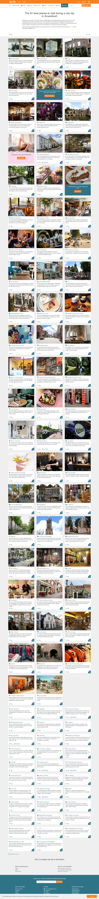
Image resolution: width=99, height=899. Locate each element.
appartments (18, 871)
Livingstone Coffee (44, 218)
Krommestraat (42, 632)
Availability (21, 158)
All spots (65, 5)
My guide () (87, 5)
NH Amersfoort (14, 735)
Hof (68, 281)
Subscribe (59, 882)
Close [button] (91, 896)
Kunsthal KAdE (15, 59)
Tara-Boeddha (71, 218)
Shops (30, 5)
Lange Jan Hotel (43, 762)
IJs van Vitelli (42, 695)
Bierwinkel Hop (71, 409)
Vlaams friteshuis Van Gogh (18, 473)
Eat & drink (37, 5)
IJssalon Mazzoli (71, 749)
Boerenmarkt (42, 409)
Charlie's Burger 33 (16, 749)
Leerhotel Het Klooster (73, 709)
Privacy (17, 893)
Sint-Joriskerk (70, 345)
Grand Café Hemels (16, 775)
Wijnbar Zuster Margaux (17, 250)
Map (11, 34)
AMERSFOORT (15, 5)
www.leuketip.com (76, 890)
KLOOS (13, 664)
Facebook (47, 890)
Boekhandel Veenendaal (45, 815)
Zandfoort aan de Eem (73, 250)
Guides (24, 2)
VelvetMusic (70, 441)
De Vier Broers (14, 281)
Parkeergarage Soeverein (17, 841)
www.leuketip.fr (75, 893)
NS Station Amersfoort (73, 815)
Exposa (69, 568)
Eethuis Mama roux (44, 568)
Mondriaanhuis (43, 59)
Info (71, 5)
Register (84, 2)
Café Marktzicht (15, 709)
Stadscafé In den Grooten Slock (47, 377)
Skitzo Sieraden (71, 473)
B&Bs (16, 870)
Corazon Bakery (71, 802)
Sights (45, 5)
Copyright (17, 890)
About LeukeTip (19, 889)
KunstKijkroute (43, 250)
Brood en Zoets (43, 186)
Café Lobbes (14, 90)
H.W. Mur (13, 762)
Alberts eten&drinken (16, 122)
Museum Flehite (71, 600)
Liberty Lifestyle (15, 802)
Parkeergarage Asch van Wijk (75, 828)
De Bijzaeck (42, 504)
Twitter (46, 891)
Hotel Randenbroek (44, 154)
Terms (16, 891)
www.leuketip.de (75, 891)
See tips (78, 191)
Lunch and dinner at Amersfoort (65, 870)
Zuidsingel (13, 186)
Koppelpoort (70, 122)
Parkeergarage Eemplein (17, 828)
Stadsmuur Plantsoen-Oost (74, 377)
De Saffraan (70, 775)
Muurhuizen (42, 664)
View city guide (50, 96)
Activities (52, 5)
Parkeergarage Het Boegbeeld (47, 841)
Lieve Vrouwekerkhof (16, 504)
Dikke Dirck (42, 122)
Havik (68, 59)
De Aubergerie (14, 409)
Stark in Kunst (14, 632)
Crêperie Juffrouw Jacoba (45, 600)
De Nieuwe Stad (43, 345)
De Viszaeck (14, 568)
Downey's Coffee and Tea (17, 695)
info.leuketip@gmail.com (51, 889)
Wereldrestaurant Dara (16, 722)
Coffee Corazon (71, 90)
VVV (40, 828)
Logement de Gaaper (44, 788)
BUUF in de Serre (15, 441)
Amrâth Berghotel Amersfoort (74, 762)
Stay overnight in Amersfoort (64, 868)
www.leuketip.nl (75, 889)
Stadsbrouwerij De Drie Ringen (75, 313)
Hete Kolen (42, 735)
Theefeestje (14, 600)
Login (78, 2)
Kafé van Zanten (71, 632)
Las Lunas (13, 788)
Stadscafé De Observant (73, 735)
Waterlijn (13, 536)
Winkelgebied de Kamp (17, 313)
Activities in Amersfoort (63, 871)
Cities (19, 2)
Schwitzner (70, 504)
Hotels (58, 5)
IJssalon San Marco (44, 802)
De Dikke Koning (15, 815)
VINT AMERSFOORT (44, 281)
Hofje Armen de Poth (72, 536)
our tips (71, 26)
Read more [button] (55, 896)
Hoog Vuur (42, 722)
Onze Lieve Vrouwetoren (45, 536)
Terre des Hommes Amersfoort (75, 664)
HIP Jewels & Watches (45, 749)
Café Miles (42, 709)
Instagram (47, 893)
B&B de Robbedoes (16, 218)
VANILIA (69, 788)
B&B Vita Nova (43, 441)
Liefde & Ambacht (43, 775)
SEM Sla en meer (43, 313)
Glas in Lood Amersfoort (17, 377)
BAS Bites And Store (72, 154)
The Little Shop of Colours (17, 345)
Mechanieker (42, 473)
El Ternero (70, 722)
